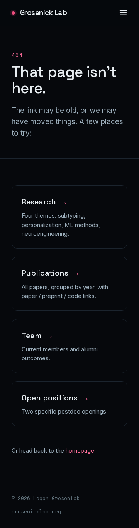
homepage (80, 450)
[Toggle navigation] (123, 12)
